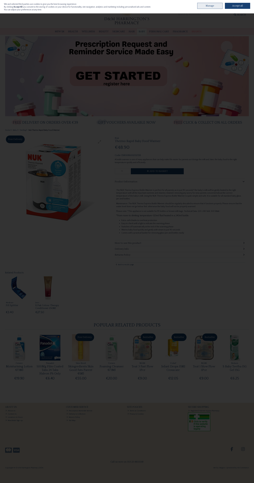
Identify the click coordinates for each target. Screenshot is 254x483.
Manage (210, 5)
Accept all (237, 5)
